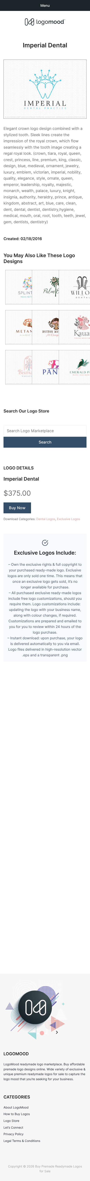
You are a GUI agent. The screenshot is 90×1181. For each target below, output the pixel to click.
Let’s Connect (13, 1127)
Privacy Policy (13, 1134)
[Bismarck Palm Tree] (29, 387)
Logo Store (11, 1121)
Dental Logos (45, 519)
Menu (45, 5)
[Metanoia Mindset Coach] (29, 347)
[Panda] (56, 387)
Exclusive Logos (68, 519)
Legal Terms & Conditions (21, 1141)
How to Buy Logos (16, 1114)
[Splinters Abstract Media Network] (29, 307)
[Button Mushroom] (56, 347)
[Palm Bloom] (56, 307)
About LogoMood (16, 1107)
